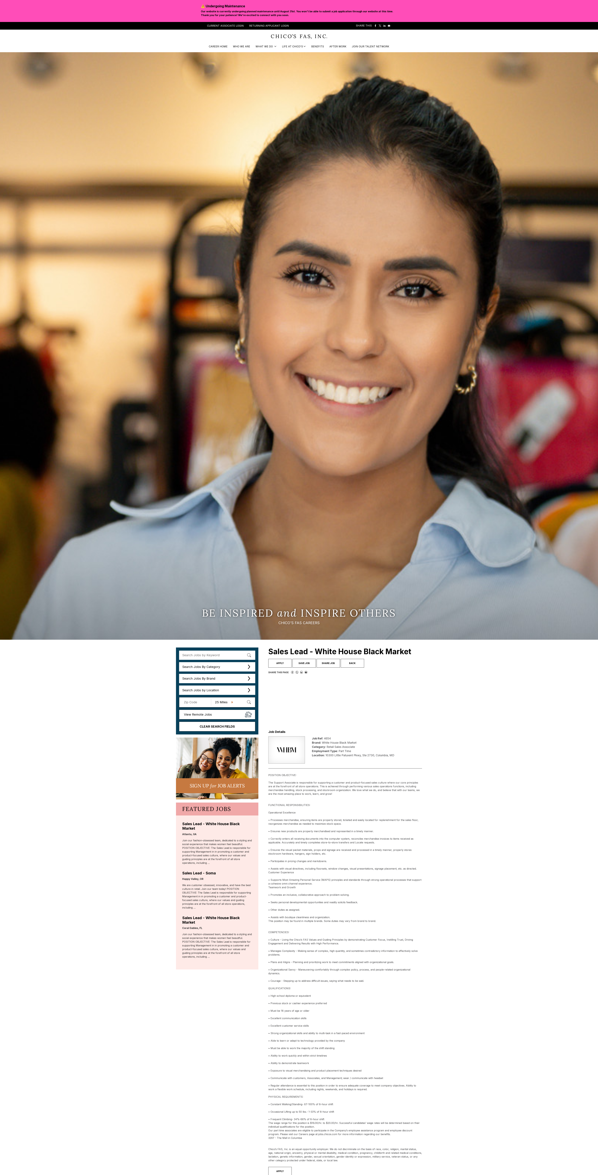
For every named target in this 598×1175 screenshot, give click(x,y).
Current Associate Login (225, 25)
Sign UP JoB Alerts (217, 786)
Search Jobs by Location (200, 690)
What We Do (265, 46)
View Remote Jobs (198, 714)
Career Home (218, 46)
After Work (337, 46)
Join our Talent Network (370, 46)
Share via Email (389, 25)
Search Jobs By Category (201, 667)
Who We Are (241, 46)
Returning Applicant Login (269, 25)
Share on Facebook (375, 25)
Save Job (304, 663)
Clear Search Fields (217, 726)
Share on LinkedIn (384, 25)
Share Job (328, 663)
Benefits (317, 46)
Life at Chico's (292, 46)
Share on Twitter (380, 25)
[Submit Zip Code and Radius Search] (249, 702)
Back (352, 663)
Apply (280, 663)
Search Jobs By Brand (198, 678)
